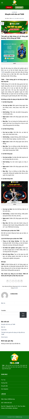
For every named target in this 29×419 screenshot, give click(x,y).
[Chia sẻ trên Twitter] (13, 281)
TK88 (2, 72)
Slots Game (4, 337)
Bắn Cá (3, 303)
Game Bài (3, 329)
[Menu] (2, 3)
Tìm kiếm (3, 310)
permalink (15, 288)
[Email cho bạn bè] (16, 281)
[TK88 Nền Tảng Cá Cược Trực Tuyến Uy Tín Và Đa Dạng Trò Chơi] (14, 2)
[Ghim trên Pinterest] (18, 281)
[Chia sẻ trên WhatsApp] (7, 281)
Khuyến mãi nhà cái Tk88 (8, 324)
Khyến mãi (14, 12)
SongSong (21, 18)
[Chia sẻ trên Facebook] (10, 281)
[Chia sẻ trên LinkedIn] (21, 281)
